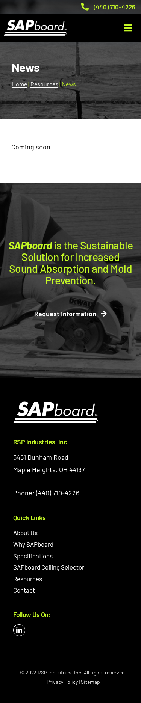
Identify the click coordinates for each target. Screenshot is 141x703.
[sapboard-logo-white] (55, 405)
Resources (44, 83)
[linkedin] (19, 630)
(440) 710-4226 (114, 7)
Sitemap (90, 682)
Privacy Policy (62, 682)
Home (19, 83)
